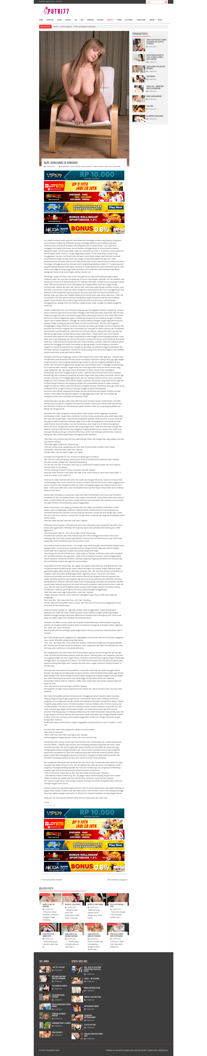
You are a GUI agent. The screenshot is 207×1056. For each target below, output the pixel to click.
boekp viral (65, 166)
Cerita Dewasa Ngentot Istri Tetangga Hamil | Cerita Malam (155, 57)
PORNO (119, 19)
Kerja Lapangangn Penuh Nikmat (61, 1005)
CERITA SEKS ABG (79, 961)
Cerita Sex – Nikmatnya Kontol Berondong (155, 87)
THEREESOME (140, 19)
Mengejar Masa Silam (92, 987)
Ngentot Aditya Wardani (48, 905)
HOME (41, 19)
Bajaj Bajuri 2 (57, 1032)
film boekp (117, 166)
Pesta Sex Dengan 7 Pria (117, 905)
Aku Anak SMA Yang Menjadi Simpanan (59, 977)
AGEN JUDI (50, 19)
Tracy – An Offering (91, 978)
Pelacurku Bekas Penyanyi (58, 996)
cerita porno (98, 166)
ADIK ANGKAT (150, 76)
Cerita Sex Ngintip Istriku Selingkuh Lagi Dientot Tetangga (156, 41)
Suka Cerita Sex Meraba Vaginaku (71, 935)
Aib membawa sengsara (117, 880)
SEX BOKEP (129, 19)
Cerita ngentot (44, 895)
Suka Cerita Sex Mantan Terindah (94, 935)
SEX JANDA (44, 961)
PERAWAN (90, 19)
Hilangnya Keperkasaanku (89, 1016)
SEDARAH (100, 19)
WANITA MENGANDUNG (154, 96)
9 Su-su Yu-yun (89, 1024)
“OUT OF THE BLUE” (58, 967)
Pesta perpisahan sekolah (52, 880)
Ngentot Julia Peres (72, 904)
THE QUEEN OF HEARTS (59, 985)
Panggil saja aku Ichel (92, 996)
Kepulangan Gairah (91, 1006)
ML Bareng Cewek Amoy (154, 116)
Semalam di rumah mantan (59, 1014)
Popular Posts (140, 33)
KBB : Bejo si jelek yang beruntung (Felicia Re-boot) (92, 969)
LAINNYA (151, 19)
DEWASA (68, 19)
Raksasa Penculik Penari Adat (93, 1034)
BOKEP (59, 19)
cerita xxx (108, 166)
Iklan (160, 19)
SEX (76, 19)
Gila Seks (149, 106)
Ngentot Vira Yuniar (95, 904)
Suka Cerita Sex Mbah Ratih (48, 935)
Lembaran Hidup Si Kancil (61, 1023)
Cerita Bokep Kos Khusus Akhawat (155, 67)
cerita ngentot (87, 166)
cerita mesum (75, 166)
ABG (82, 19)
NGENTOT (110, 19)
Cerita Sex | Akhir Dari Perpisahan (116, 935)
